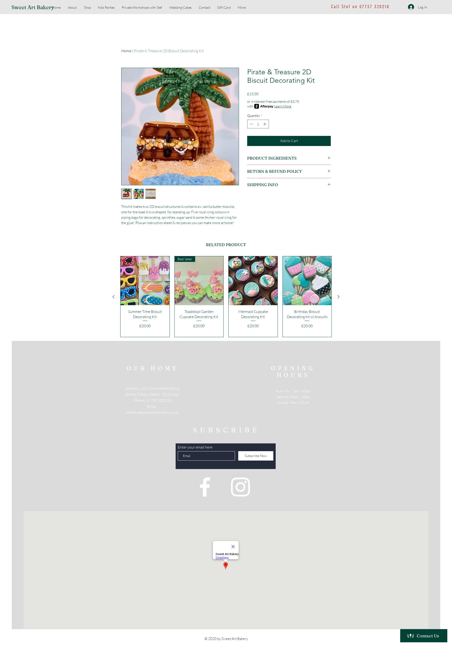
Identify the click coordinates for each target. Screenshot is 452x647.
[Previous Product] (113, 297)
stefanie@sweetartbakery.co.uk (152, 412)
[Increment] (265, 124)
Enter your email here (195, 447)
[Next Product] (338, 297)
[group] (226, 296)
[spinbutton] (258, 124)
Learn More (282, 106)
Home (126, 50)
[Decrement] (251, 124)
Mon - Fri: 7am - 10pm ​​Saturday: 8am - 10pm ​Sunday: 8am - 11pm (293, 397)
